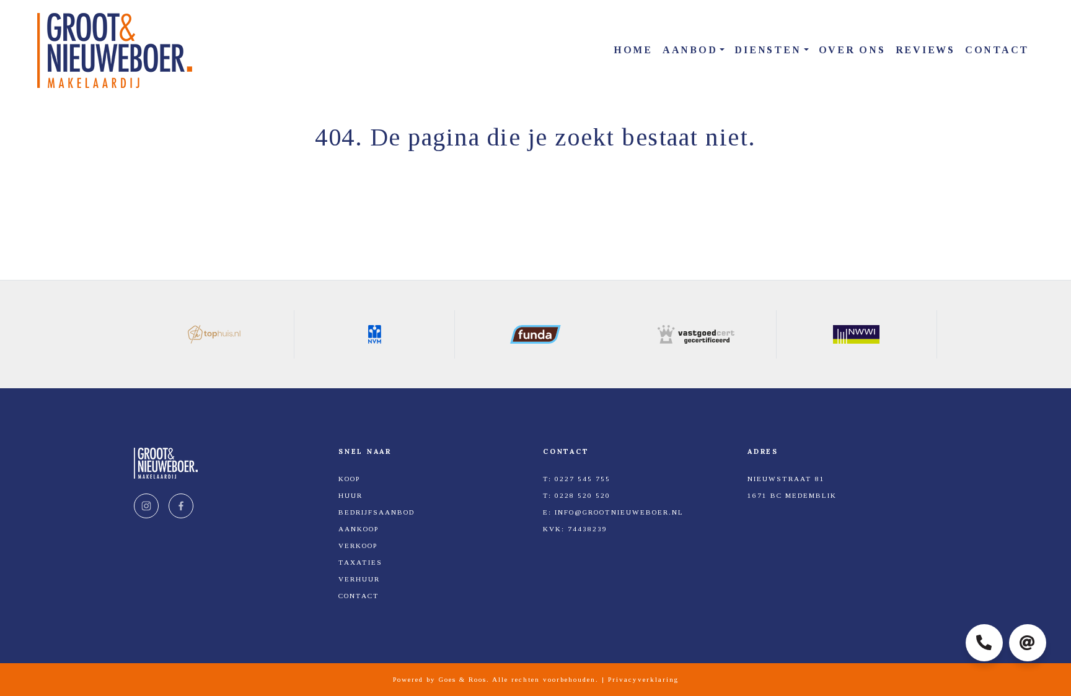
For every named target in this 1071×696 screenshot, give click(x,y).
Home (633, 50)
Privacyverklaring (643, 679)
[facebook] (181, 506)
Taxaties (360, 562)
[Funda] (535, 334)
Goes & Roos (463, 679)
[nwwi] (857, 334)
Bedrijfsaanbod (376, 512)
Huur (350, 495)
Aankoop (358, 529)
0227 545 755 (582, 478)
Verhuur (359, 579)
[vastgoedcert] (696, 334)
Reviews (925, 50)
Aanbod (690, 50)
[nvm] (374, 334)
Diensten (767, 50)
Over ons (852, 50)
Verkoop (357, 545)
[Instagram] (146, 506)
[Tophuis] (214, 334)
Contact (997, 50)
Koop (349, 478)
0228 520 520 (582, 495)
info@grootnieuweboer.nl (619, 512)
